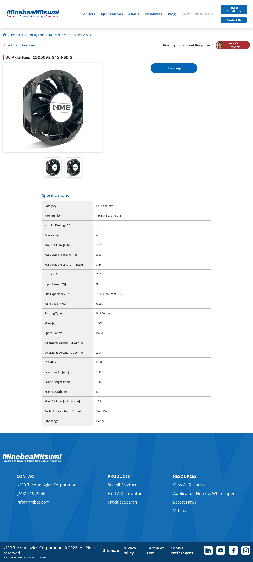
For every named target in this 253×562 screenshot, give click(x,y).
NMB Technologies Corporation (46, 485)
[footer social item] (208, 550)
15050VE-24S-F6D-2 (83, 35)
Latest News (184, 502)
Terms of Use (155, 550)
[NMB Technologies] (5, 35)
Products (87, 14)
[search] (212, 14)
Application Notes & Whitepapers (204, 493)
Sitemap (111, 550)
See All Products (123, 485)
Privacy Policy (129, 550)
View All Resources (190, 485)
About (133, 14)
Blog (172, 14)
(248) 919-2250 (31, 493)
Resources (153, 14)
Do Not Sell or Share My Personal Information (24, 557)
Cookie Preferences (182, 550)
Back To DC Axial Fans (20, 45)
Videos (179, 510)
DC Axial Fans (57, 35)
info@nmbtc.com (33, 502)
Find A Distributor (233, 9)
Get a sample (173, 68)
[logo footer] (32, 461)
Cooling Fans (36, 35)
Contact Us (234, 20)
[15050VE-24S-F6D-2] (34, 14)
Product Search (122, 502)
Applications (112, 14)
